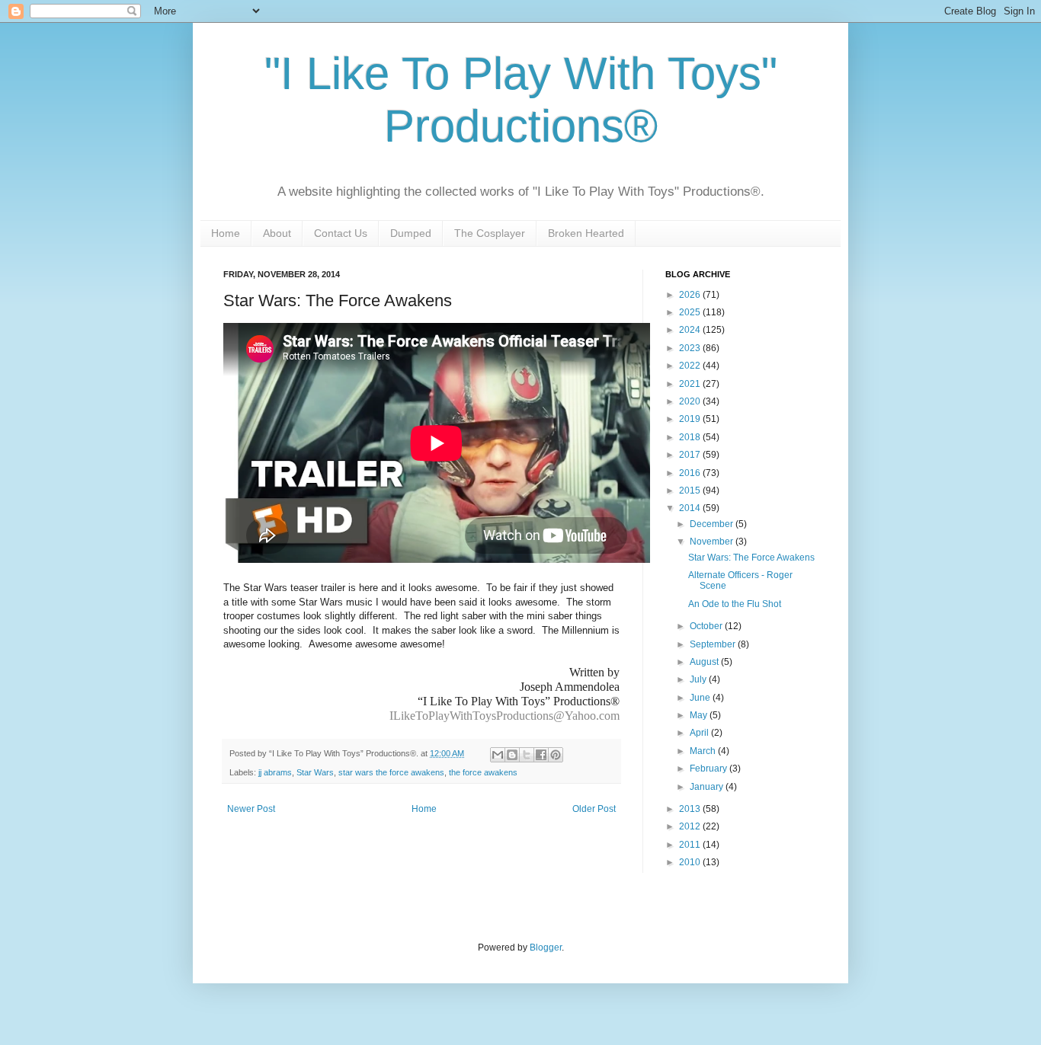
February (709, 768)
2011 (691, 844)
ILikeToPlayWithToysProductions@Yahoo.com (504, 715)
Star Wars (315, 772)
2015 (691, 490)
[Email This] (497, 754)
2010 (691, 862)
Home (225, 233)
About (277, 233)
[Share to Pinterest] (555, 754)
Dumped (410, 233)
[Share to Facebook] (541, 754)
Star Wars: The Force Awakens (751, 557)
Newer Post (251, 809)
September (714, 644)
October (707, 626)
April (700, 732)
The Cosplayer (489, 233)
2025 (691, 312)
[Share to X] (526, 754)
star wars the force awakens (391, 772)
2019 (691, 419)
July (699, 679)
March (704, 751)
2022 (691, 365)
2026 (691, 294)
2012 (691, 826)
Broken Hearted (586, 233)
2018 (691, 437)
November (712, 541)
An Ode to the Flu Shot (734, 604)
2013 (691, 809)
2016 (691, 473)
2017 (691, 454)
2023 (691, 348)
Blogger (546, 947)
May (699, 715)
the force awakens (483, 772)
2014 (691, 508)
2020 (691, 401)
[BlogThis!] (512, 754)
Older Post (594, 809)
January (707, 786)
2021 (691, 384)
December (712, 524)
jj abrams (275, 772)
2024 (691, 329)
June (701, 697)
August (705, 662)
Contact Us (340, 233)
